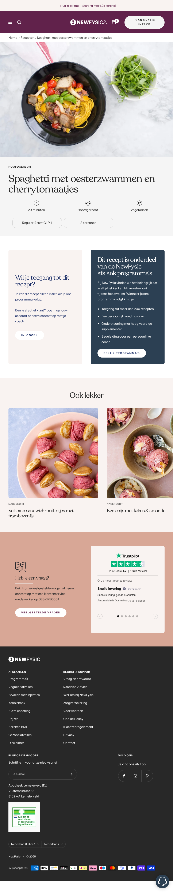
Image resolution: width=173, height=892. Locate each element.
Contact (69, 743)
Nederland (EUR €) (23, 844)
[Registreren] (71, 774)
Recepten (27, 38)
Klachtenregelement (78, 727)
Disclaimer (16, 743)
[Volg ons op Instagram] (135, 776)
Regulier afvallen (20, 687)
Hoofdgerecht (20, 166)
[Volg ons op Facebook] (124, 776)
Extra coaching (19, 711)
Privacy (68, 735)
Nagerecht (16, 503)
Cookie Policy (73, 719)
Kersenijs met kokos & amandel (136, 510)
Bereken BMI (17, 727)
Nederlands (51, 844)
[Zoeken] (19, 22)
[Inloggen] (105, 22)
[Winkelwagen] (114, 22)
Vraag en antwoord (77, 679)
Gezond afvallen (20, 735)
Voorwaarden (73, 711)
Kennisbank (16, 703)
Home (12, 38)
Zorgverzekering (75, 703)
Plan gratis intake (144, 22)
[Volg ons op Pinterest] (147, 776)
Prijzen (13, 719)
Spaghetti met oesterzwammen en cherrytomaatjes (74, 38)
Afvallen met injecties (24, 695)
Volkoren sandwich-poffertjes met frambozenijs (41, 513)
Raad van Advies (75, 687)
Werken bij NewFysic (78, 695)
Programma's (18, 679)
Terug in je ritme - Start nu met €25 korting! (87, 6)
